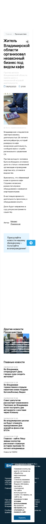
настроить (18, 507)
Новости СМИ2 (10, 452)
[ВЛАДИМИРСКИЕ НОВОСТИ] (8, 466)
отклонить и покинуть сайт (20, 511)
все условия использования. (21, 501)
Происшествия (20, 34)
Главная (9, 34)
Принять (22, 517)
